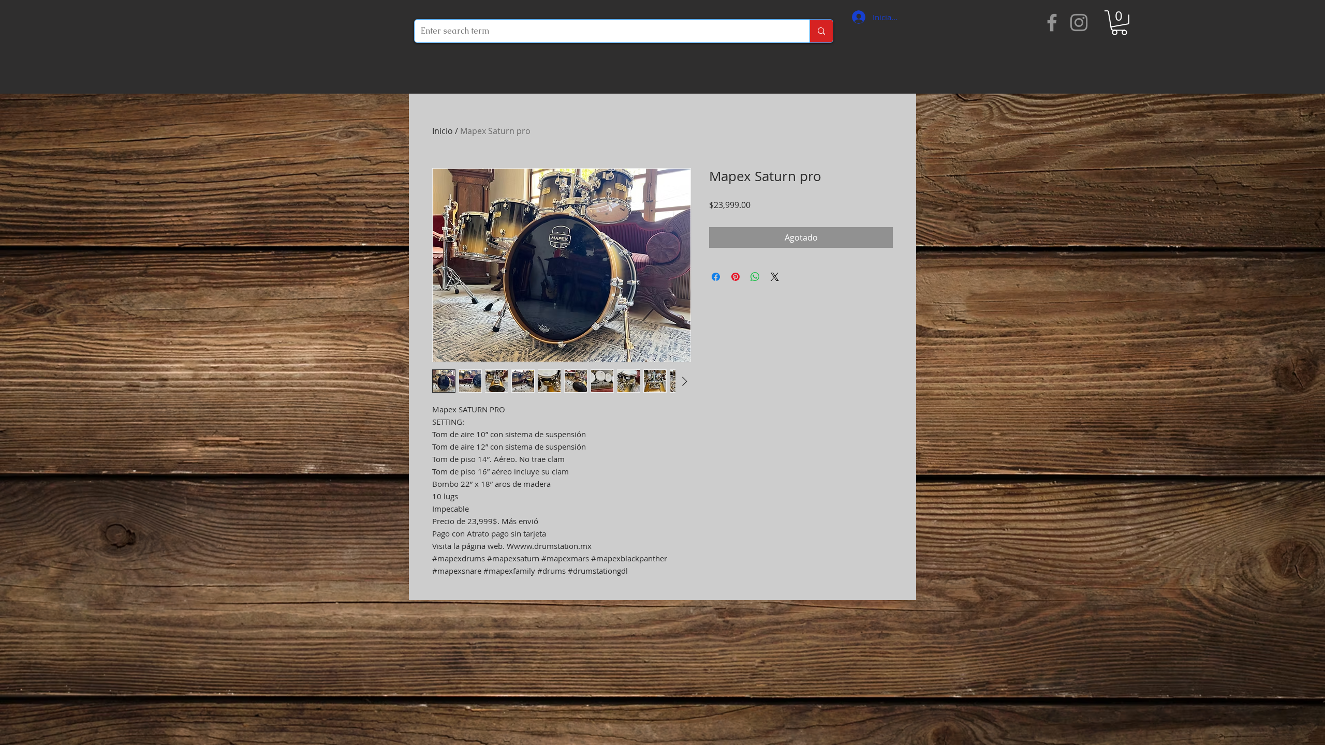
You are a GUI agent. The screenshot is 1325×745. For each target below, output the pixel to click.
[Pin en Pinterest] (735, 277)
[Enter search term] (821, 31)
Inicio (442, 131)
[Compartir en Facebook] (716, 277)
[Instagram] (1079, 22)
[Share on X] (775, 277)
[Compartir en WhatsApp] (755, 277)
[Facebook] (1052, 22)
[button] (1119, 22)
